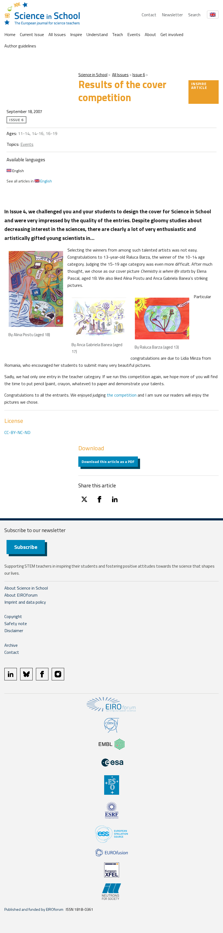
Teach (117, 34)
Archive (11, 645)
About (150, 34)
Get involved (171, 34)
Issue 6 (138, 75)
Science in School (92, 75)
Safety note (15, 623)
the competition (122, 395)
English (17, 170)
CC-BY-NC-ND (17, 432)
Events (133, 34)
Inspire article (199, 85)
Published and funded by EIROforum (33, 909)
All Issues (57, 34)
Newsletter (172, 14)
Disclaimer (13, 630)
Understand (97, 34)
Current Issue (32, 34)
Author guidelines (20, 46)
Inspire (76, 34)
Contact (149, 14)
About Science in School (26, 588)
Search (194, 14)
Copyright (13, 616)
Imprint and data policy (25, 602)
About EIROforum (21, 595)
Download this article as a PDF (108, 461)
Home (10, 34)
